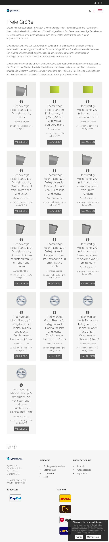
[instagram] (9, 447)
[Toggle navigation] (100, 11)
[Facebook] (14, 447)
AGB (45, 477)
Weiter (79, 537)
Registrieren (95, 2)
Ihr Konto (81, 466)
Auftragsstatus (84, 470)
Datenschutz (49, 470)
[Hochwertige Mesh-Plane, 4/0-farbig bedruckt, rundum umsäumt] (87, 90)
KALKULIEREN (21, 142)
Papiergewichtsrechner (54, 466)
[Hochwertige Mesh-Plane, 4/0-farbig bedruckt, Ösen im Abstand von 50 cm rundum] (87, 159)
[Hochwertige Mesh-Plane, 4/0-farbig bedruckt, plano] (21, 90)
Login (101, 2)
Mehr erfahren (93, 537)
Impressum (48, 473)
